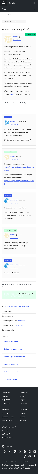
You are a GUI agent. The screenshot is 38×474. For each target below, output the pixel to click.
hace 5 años (17, 40)
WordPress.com (9, 427)
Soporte (5, 413)
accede (13, 95)
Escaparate (24, 393)
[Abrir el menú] (35, 3)
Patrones (23, 403)
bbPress (6, 434)
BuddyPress (7, 438)
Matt (5, 430)
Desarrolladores (8, 417)
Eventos (23, 413)
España (9, 447)
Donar (23, 417)
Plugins (22, 400)
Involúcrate (24, 410)
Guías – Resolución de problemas (19, 15)
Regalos (24, 420)
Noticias (5, 396)
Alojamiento (6, 400)
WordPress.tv (8, 420)
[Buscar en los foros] (24, 21)
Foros (4, 9)
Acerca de (6, 393)
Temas (22, 396)
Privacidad (6, 403)
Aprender (5, 410)
